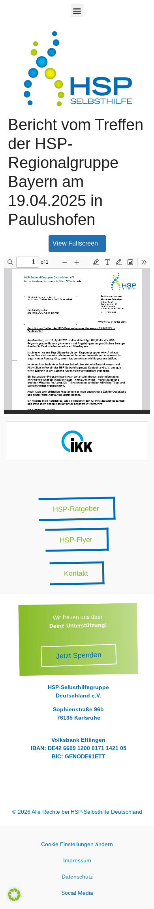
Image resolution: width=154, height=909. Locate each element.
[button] (77, 10)
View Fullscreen (75, 243)
